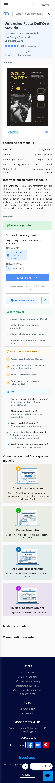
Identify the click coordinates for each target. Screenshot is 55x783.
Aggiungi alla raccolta (24, 300)
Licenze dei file (27, 672)
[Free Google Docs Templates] (6, 13)
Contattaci (27, 713)
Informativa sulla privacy (27, 681)
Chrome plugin (27, 708)
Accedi (31, 4)
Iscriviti (46, 4)
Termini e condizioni (27, 676)
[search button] (49, 14)
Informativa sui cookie (27, 685)
